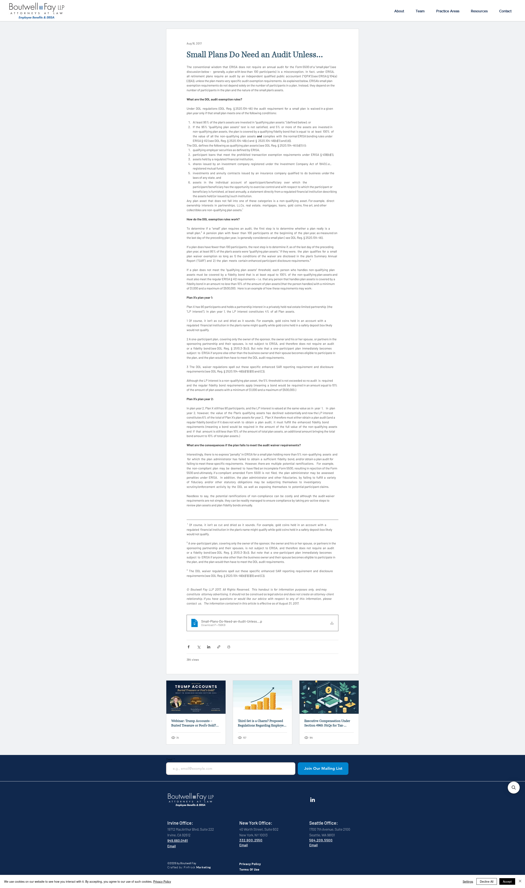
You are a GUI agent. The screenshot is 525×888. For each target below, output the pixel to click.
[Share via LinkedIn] (209, 647)
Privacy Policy (162, 881)
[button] (399, 11)
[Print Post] (229, 647)
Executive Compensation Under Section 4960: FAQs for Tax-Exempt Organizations (327, 723)
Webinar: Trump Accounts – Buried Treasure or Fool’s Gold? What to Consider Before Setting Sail (194, 723)
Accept (507, 881)
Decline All (486, 881)
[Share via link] (219, 647)
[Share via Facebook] (189, 647)
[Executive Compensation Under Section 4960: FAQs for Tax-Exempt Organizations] (329, 697)
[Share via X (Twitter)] (199, 647)
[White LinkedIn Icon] (312, 799)
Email (169, 759)
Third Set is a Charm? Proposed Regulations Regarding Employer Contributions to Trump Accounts (262, 723)
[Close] (520, 881)
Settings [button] (468, 881)
